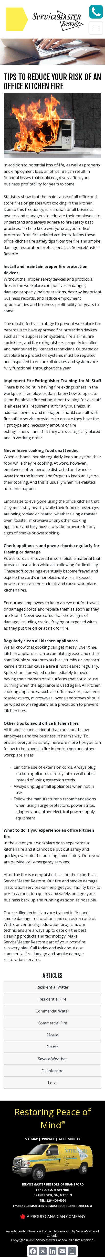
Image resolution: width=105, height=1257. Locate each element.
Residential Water (52, 987)
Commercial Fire (52, 1023)
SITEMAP (31, 1139)
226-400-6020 (56, 1200)
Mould (52, 1035)
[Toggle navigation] (96, 28)
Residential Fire (52, 999)
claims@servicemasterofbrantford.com (58, 1206)
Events (52, 1047)
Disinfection (52, 1070)
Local (52, 1082)
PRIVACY (48, 1139)
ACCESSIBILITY (69, 1139)
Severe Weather (52, 1059)
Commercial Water (52, 1011)
